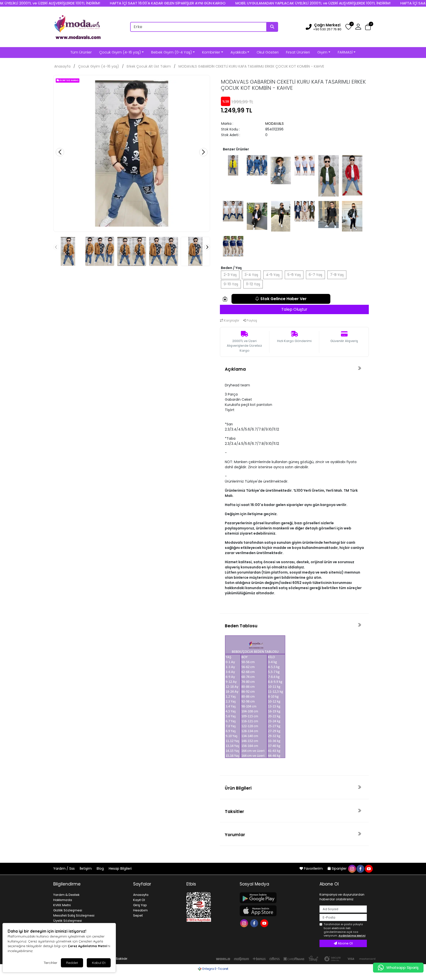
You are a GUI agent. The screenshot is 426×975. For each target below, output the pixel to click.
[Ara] (272, 27)
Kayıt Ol (139, 900)
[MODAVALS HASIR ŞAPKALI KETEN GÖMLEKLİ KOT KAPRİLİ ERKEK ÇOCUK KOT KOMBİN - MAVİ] (304, 165)
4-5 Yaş (273, 274)
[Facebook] (255, 923)
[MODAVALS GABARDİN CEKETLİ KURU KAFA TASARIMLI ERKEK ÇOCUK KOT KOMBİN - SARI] (233, 165)
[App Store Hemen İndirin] (277, 910)
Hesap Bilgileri (120, 868)
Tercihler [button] (50, 962)
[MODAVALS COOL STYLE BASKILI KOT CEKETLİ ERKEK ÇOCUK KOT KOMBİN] (257, 165)
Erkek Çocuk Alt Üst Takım (149, 66)
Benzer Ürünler (236, 149)
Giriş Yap (140, 905)
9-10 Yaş (231, 284)
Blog (101, 868)
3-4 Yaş (251, 274)
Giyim (322, 52)
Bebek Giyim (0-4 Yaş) (171, 52)
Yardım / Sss (64, 868)
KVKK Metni (62, 905)
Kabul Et (99, 962)
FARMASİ (345, 52)
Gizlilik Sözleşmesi (67, 910)
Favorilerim (313, 868)
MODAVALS (274, 123)
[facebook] (360, 868)
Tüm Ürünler (81, 52)
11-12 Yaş (253, 284)
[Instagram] (245, 923)
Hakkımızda (62, 900)
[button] (368, 27)
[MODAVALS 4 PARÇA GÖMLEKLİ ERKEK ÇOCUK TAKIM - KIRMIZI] (352, 175)
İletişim (86, 868)
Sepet (138, 915)
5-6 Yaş (294, 274)
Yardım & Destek (66, 894)
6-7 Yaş (315, 274)
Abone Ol (345, 943)
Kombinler (211, 52)
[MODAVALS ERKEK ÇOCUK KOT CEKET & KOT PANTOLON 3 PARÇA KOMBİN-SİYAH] (257, 216)
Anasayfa (62, 66)
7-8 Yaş (337, 274)
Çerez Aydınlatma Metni (87, 946)
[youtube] (368, 868)
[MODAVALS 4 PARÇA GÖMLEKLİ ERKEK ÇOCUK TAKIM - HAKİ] (328, 175)
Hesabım (140, 910)
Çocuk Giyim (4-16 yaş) (120, 52)
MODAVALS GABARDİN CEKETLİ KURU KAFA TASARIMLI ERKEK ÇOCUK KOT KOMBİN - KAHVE (251, 66)
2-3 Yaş (230, 274)
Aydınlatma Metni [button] (351, 936)
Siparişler (339, 868)
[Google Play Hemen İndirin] (277, 897)
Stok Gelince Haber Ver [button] (283, 299)
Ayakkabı (239, 52)
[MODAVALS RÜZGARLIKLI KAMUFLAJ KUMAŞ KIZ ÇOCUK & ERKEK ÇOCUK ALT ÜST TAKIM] (328, 214)
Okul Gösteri (268, 52)
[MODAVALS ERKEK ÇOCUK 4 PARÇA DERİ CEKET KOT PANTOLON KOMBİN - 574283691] (352, 216)
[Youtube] (265, 923)
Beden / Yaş (231, 267)
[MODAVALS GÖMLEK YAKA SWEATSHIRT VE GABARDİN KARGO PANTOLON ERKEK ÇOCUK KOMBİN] (233, 246)
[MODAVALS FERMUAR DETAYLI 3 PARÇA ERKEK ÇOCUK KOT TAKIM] (233, 210)
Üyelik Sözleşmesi (67, 920)
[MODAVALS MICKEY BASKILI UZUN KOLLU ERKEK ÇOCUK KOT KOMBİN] (280, 170)
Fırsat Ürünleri (298, 52)
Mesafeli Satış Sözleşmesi (73, 915)
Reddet (72, 962)
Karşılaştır (231, 320)
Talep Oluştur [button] (294, 309)
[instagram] (352, 868)
